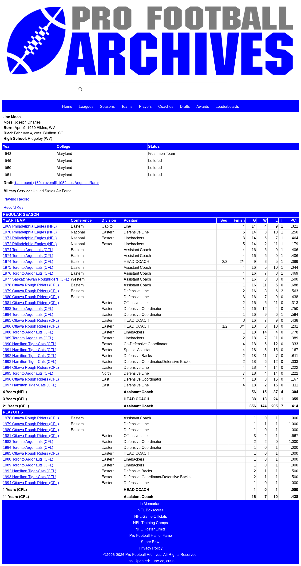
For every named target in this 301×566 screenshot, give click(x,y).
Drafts (185, 106)
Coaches (165, 106)
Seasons (107, 106)
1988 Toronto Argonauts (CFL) (28, 332)
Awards (202, 106)
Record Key (13, 207)
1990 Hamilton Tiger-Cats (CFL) (29, 344)
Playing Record (16, 199)
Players (145, 106)
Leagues (86, 106)
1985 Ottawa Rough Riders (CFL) (31, 320)
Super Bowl (150, 541)
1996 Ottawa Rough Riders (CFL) (31, 379)
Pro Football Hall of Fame (150, 535)
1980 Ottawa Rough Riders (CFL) (31, 297)
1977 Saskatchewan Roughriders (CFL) (36, 279)
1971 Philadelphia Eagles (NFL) (30, 238)
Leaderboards (227, 106)
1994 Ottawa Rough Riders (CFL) (31, 367)
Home (67, 106)
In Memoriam (150, 503)
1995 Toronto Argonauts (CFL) (28, 373)
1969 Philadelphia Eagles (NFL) (30, 226)
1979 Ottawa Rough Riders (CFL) (31, 291)
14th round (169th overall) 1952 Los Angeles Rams (56, 182)
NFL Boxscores (150, 510)
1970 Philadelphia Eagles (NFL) (30, 232)
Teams (126, 106)
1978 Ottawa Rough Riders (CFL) (31, 285)
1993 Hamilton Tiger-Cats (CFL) (29, 362)
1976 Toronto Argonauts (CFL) (28, 273)
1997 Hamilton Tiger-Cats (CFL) (29, 385)
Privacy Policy (150, 548)
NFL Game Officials (150, 516)
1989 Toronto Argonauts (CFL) (28, 338)
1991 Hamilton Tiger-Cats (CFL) (29, 350)
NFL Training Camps (150, 522)
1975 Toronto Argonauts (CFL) (28, 267)
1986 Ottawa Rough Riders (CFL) (31, 326)
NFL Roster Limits (150, 529)
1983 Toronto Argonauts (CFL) (28, 309)
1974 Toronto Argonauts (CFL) (28, 250)
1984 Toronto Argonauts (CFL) (28, 315)
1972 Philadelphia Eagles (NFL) (30, 244)
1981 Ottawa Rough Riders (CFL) (31, 303)
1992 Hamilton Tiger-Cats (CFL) (29, 356)
